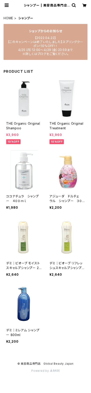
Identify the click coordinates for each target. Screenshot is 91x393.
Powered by (40, 370)
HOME (8, 18)
